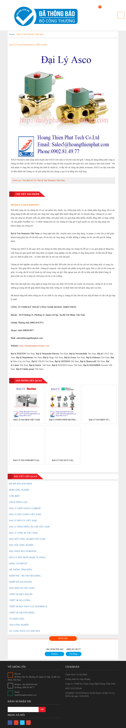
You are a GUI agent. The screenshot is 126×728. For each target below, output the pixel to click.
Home (11, 34)
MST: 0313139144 (73, 688)
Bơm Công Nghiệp (19, 490)
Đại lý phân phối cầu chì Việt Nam (29, 527)
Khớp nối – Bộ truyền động (25, 576)
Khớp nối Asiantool (20, 582)
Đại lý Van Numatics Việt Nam (51, 180)
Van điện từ (28, 180)
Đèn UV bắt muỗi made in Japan (27, 557)
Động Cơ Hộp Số (18, 563)
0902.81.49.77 (74, 649)
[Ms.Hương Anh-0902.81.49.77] (45, 16)
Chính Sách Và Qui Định (76, 674)
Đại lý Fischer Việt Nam (26, 420)
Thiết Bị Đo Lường (19, 600)
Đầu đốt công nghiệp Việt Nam (27, 539)
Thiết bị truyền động (22, 613)
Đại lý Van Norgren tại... (26, 460)
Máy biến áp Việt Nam (21, 588)
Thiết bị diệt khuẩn (20, 594)
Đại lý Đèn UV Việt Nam (23, 520)
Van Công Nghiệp (19, 625)
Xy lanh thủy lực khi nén (24, 631)
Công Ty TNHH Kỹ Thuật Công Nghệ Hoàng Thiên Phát (90, 684)
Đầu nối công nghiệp (21, 545)
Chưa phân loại (18, 502)
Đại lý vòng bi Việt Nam (23, 533)
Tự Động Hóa (16, 619)
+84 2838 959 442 (54, 649)
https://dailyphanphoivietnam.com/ (34, 346)
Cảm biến (14, 496)
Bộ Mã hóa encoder (20, 484)
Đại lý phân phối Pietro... (63, 420)
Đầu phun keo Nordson (22, 551)
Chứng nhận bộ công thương (77, 679)
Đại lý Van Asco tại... (63, 460)
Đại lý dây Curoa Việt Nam (25, 514)
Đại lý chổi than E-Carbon (25, 508)
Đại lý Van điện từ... (99, 420)
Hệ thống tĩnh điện (20, 569)
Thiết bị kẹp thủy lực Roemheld (28, 606)
